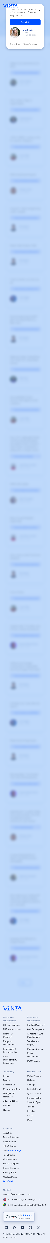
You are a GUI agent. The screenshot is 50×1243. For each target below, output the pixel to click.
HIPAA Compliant (11, 1163)
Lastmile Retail (34, 1089)
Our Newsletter (10, 1159)
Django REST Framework (9, 1095)
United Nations (34, 1076)
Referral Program (11, 1168)
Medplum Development (9, 1043)
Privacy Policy (9, 1172)
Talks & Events (9, 1146)
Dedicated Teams (35, 1049)
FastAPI (6, 1105)
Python (6, 1076)
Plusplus (31, 1111)
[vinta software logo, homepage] (12, 1008)
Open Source (9, 1141)
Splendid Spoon (34, 1102)
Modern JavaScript (12, 1089)
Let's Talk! (8, 1181)
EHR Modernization (12, 1029)
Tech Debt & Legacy (33, 1043)
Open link (25, 22)
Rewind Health (34, 1098)
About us (7, 1132)
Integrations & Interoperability (10, 1050)
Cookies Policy (10, 1176)
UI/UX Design (33, 1061)
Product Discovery (36, 1025)
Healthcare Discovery (8, 1035)
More (29, 1120)
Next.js (6, 1110)
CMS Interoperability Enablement (10, 1059)
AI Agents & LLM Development (35, 1035)
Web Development (35, 1029)
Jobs (5, 1150)
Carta (30, 1115)
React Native (9, 1084)
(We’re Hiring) (14, 1150)
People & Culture (11, 1137)
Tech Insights (9, 1154)
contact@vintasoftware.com (16, 1194)
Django (6, 1080)
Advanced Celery (11, 1101)
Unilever (31, 1080)
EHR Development (11, 1025)
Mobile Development (33, 1055)
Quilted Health (34, 1093)
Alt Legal (31, 1084)
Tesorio (30, 1106)
